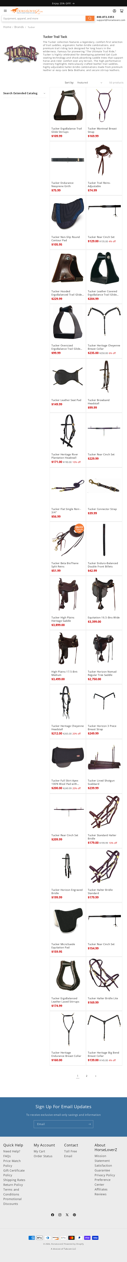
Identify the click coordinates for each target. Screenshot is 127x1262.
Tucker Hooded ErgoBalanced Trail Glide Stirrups (66, 293)
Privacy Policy (105, 1175)
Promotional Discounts (12, 1201)
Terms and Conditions (11, 1191)
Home (7, 27)
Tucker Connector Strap (102, 509)
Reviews (100, 1194)
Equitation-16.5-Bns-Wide (104, 617)
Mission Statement (102, 1158)
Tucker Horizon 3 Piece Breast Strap (102, 727)
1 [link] (78, 1076)
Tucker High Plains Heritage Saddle (62, 619)
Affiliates (101, 1189)
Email (68, 1156)
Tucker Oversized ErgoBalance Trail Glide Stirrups (65, 347)
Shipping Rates (14, 1180)
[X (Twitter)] (67, 1215)
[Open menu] (5, 11)
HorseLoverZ (57, 1244)
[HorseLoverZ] (26, 10)
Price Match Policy (12, 1163)
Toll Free (70, 1151)
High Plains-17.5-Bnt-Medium (64, 673)
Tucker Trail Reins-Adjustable (99, 184)
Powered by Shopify (74, 1244)
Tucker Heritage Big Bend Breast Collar (103, 1054)
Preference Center (103, 1182)
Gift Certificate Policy (14, 1172)
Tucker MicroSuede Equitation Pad (63, 946)
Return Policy (13, 1185)
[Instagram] (60, 1215)
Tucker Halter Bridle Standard (100, 891)
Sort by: (69, 82)
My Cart (39, 1151)
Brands (19, 27)
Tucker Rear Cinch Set (101, 237)
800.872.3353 (105, 17)
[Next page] (95, 1076)
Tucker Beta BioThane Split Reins (64, 565)
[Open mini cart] (121, 11)
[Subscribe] (89, 1124)
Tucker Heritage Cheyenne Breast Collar (104, 347)
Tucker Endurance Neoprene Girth (62, 184)
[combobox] (48, 18)
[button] (24, 93)
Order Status (43, 1156)
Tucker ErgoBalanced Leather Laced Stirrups (65, 1000)
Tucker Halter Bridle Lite (103, 998)
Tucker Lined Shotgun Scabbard (101, 782)
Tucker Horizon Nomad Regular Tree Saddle (102, 673)
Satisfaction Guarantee (103, 1167)
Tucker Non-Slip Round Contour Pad (65, 238)
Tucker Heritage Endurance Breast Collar (66, 1054)
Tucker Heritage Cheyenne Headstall (67, 727)
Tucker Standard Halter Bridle (102, 837)
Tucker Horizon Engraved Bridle (67, 891)
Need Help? (11, 1151)
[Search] (89, 18)
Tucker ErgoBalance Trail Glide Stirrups (66, 130)
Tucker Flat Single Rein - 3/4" (66, 510)
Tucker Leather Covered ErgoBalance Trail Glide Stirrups (102, 293)
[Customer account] (114, 11)
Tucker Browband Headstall (99, 402)
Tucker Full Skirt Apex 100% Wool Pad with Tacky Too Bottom (64, 782)
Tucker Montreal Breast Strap (102, 130)
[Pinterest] (74, 1215)
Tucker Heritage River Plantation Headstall (64, 456)
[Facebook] (52, 1215)
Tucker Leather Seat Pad (66, 400)
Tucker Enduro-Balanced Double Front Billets (103, 565)
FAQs (7, 1156)
